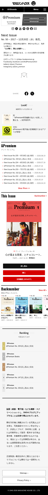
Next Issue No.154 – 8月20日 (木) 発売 (24, 162)
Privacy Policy (23, 480)
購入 (24, 273)
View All (42, 290)
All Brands (12, 9)
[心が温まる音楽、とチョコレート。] (24, 223)
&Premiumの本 (34, 21)
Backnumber (39, 196)
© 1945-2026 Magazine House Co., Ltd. (24, 490)
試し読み (24, 266)
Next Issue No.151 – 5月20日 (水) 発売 (24, 183)
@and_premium (19, 67)
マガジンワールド (24, 3)
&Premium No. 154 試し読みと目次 (23, 159)
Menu (36, 9)
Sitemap (23, 473)
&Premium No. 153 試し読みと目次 (23, 166)
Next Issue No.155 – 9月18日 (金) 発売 (24, 156)
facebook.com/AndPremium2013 (25, 62)
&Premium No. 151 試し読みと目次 (23, 180)
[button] (45, 306)
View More (22, 188)
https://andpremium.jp (26, 59)
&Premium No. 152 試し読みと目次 (23, 173)
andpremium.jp (34, 18)
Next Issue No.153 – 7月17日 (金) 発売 (24, 169)
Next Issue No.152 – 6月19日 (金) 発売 (24, 176)
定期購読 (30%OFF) (24, 279)
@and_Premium (16, 64)
